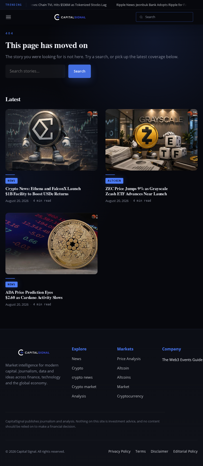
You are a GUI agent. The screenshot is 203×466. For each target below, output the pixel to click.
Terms (140, 451)
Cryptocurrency (130, 395)
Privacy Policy (119, 451)
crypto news (82, 377)
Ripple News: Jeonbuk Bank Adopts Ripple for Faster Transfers (145, 4)
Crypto (77, 368)
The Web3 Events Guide (182, 359)
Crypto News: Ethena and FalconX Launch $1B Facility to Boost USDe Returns (43, 190)
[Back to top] (192, 457)
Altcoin (114, 180)
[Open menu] (8, 17)
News (11, 180)
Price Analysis (129, 358)
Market (123, 386)
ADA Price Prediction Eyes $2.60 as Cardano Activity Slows (34, 294)
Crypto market (84, 386)
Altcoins (124, 377)
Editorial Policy (185, 451)
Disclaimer (159, 451)
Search (79, 71)
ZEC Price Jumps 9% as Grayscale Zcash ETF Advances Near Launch (136, 190)
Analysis (79, 395)
